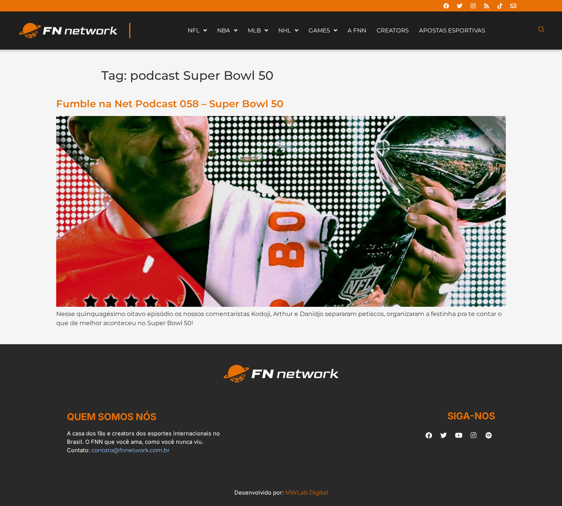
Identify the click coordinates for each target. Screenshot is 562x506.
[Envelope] (513, 5)
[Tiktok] (499, 5)
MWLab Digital (306, 492)
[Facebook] (446, 5)
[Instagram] (473, 5)
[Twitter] (459, 5)
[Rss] (486, 5)
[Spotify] (488, 435)
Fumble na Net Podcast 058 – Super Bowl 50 (170, 104)
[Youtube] (458, 435)
